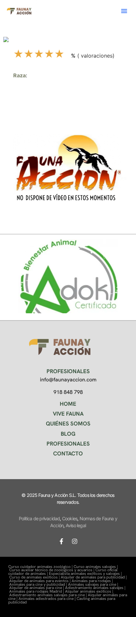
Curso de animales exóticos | (35, 577)
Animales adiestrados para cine (46, 598)
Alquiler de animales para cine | (37, 587)
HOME (68, 403)
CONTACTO (68, 453)
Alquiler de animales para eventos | (40, 580)
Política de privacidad (39, 518)
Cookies (69, 518)
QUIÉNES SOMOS (68, 423)
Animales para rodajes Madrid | (37, 591)
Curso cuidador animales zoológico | (41, 566)
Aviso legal (76, 525)
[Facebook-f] (61, 541)
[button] (124, 11)
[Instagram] (75, 541)
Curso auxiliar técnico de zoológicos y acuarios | (52, 570)
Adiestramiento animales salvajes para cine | (48, 595)
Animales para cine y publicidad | (38, 584)
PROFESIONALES (68, 443)
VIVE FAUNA (68, 413)
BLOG (68, 433)
